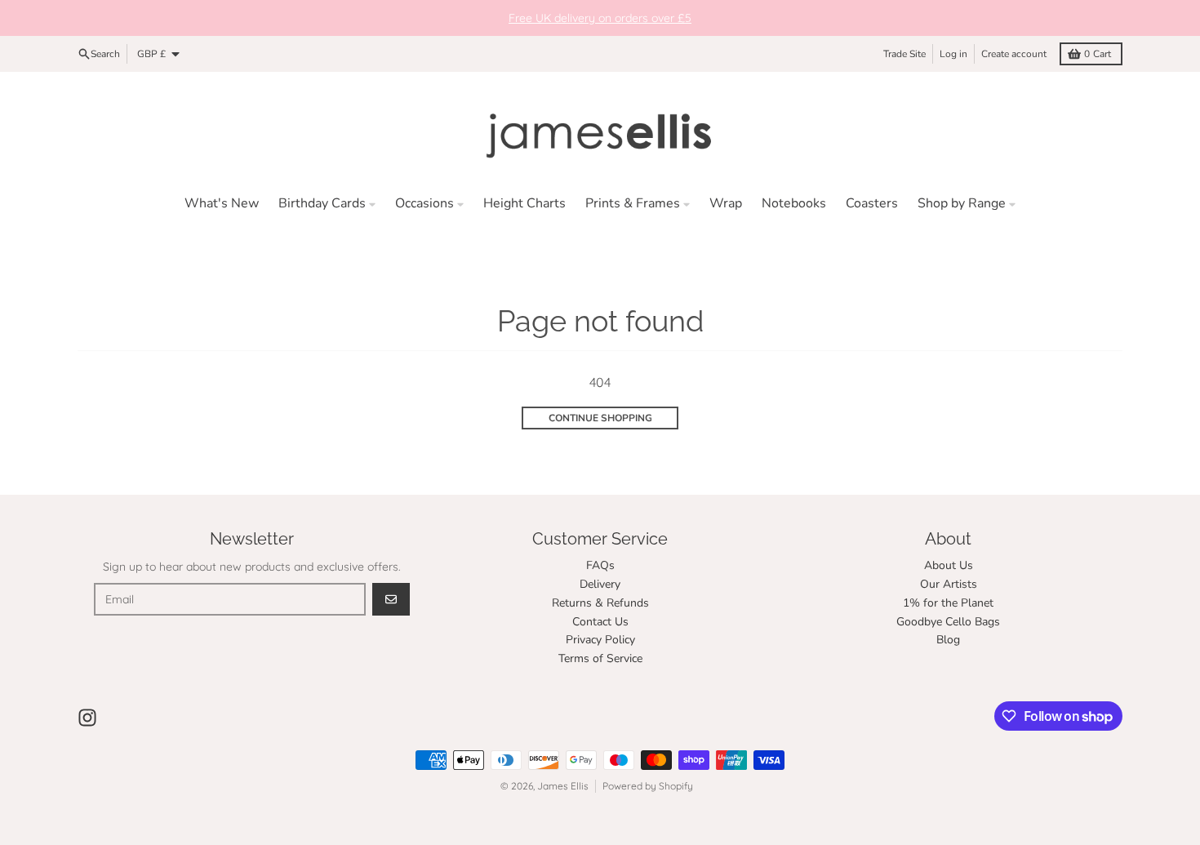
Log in (953, 53)
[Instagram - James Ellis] (87, 717)
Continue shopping (600, 418)
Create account (1014, 53)
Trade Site (904, 53)
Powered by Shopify (647, 786)
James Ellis (563, 786)
